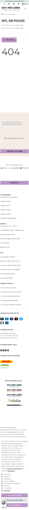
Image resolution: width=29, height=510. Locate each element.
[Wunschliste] (18, 4)
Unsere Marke (5, 210)
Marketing (7, 479)
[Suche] (4, 4)
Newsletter (5, 247)
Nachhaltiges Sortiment (11, 292)
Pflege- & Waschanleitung (10, 265)
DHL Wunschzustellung (12, 483)
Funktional (7, 488)
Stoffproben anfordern (10, 239)
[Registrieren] (14, 4)
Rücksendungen (6, 278)
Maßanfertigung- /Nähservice (12, 230)
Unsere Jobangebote (8, 218)
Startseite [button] (10, 40)
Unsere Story (5, 201)
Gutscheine (4, 243)
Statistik (6, 476)
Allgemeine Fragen (7, 257)
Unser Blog (14, 183)
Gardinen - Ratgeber (14, 151)
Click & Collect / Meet (8, 226)
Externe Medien (9, 481)
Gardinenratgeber (7, 274)
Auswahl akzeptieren (14, 500)
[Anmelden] (9, 4)
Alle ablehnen (14, 505)
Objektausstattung (7, 234)
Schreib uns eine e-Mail (15, 138)
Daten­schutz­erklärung (14, 468)
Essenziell (7, 474)
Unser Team (4, 205)
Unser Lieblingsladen (8, 197)
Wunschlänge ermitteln (9, 261)
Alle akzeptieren (14, 495)
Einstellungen (5, 490)
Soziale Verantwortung (11, 304)
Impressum (11, 471)
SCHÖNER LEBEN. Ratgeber (10, 269)
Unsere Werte (5, 214)
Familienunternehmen (11, 296)
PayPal (6, 486)
